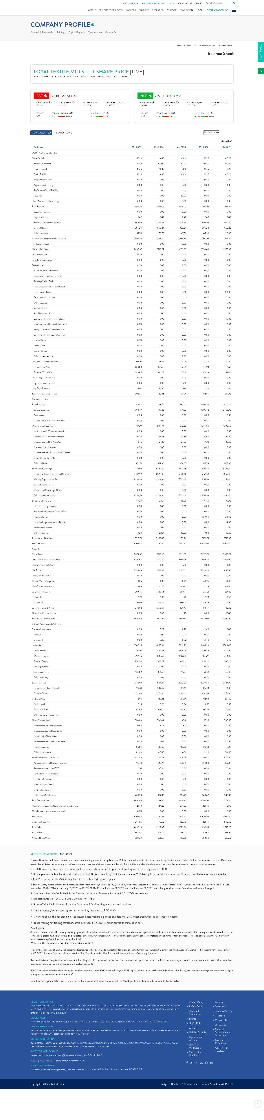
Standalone (64, 133)
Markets (144, 10)
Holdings (60, 32)
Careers (131, 10)
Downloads (220, 1006)
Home (180, 45)
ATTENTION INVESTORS (43, 854)
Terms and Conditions (220, 1042)
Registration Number (195, 1054)
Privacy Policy (196, 1002)
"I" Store (172, 10)
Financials (47, 32)
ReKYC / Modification (195, 1046)
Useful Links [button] (195, 1023)
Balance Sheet (225, 45)
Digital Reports (76, 32)
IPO (170, 3)
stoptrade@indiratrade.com (104, 1069)
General (34, 32)
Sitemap (219, 1002)
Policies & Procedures (195, 1013)
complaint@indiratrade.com (70, 1061)
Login (200, 10)
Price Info (110, 32)
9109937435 (135, 1069)
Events (192, 1019)
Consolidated (41, 133)
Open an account (217, 10)
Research (158, 10)
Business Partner (223, 1011)
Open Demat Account (196, 1039)
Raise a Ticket (130, 3)
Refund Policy (196, 1006)
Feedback (220, 1016)
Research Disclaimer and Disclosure (222, 1032)
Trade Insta (186, 10)
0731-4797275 (95, 1055)
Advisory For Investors (221, 1049)
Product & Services (111, 10)
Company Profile (207, 45)
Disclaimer (220, 1025)
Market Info (191, 45)
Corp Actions (95, 32)
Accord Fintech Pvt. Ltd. (222, 1084)
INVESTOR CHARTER (42, 1065)
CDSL (69, 854)
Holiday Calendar (198, 1032)
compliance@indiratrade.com (66, 1055)
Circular (193, 1028)
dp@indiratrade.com (152, 981)
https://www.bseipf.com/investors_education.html (55, 939)
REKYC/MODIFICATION (153, 3)
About (92, 10)
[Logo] (37, 8)
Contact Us (221, 1020)
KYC (61, 854)
